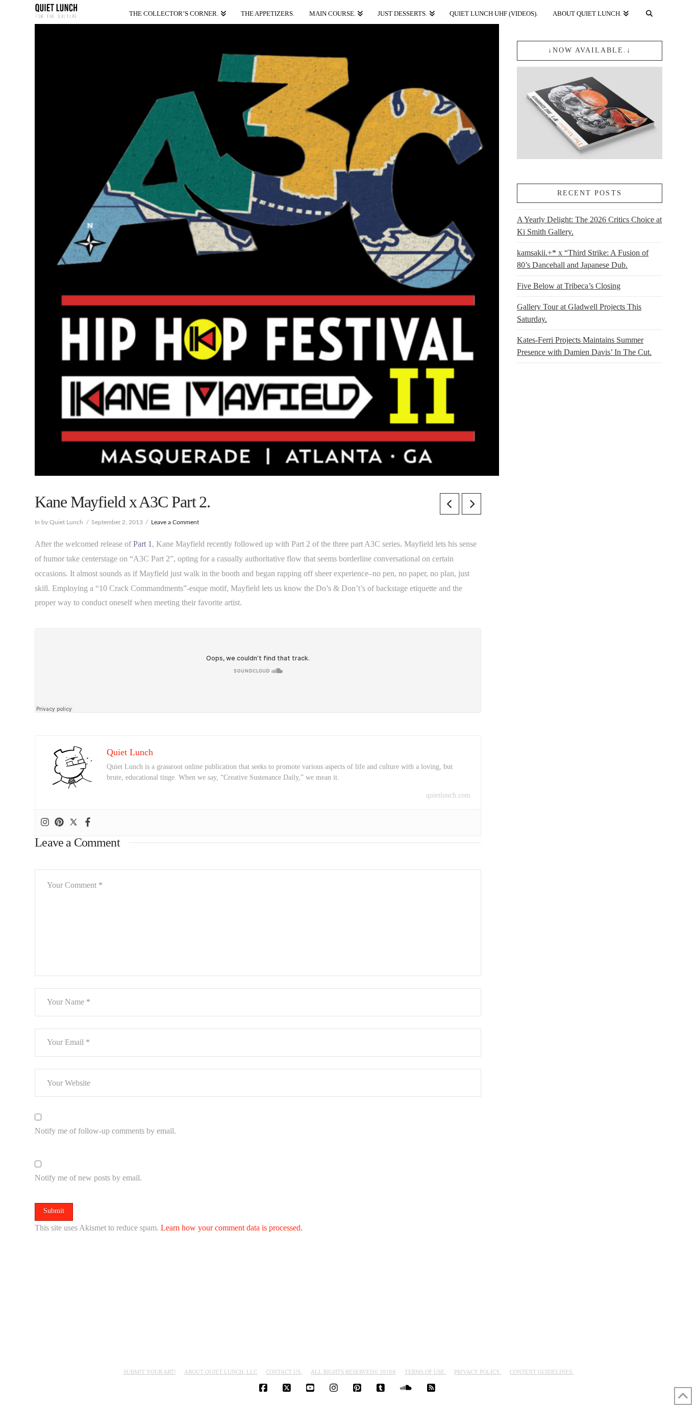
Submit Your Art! (149, 1372)
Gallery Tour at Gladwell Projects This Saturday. (579, 312)
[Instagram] (44, 822)
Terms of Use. (425, 1372)
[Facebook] (87, 822)
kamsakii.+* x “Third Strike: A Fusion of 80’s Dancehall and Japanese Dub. (583, 258)
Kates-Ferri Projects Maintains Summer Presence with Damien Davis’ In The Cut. (584, 346)
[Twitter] (73, 822)
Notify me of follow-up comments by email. (105, 1130)
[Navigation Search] (649, 11)
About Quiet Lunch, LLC (220, 1372)
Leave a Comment (175, 522)
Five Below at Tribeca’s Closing (568, 285)
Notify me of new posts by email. (88, 1177)
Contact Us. (284, 1372)
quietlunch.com (448, 795)
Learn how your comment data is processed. (232, 1227)
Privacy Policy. (477, 1372)
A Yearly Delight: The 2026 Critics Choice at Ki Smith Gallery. (589, 225)
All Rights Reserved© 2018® (353, 1372)
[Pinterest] (59, 822)
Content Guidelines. (542, 1372)
